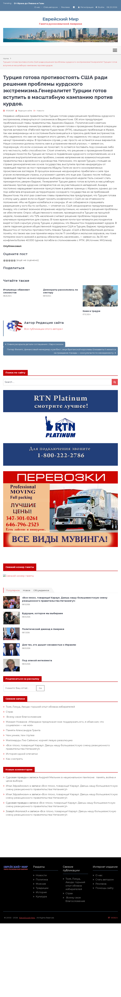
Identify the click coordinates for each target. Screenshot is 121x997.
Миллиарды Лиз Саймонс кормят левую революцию (39, 740)
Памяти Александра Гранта (23, 730)
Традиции (42, 888)
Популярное (13, 590)
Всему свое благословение (23, 716)
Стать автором (50, 7)
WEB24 (114, 917)
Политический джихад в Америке (43, 629)
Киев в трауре (92, 311)
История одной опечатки (22, 753)
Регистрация (87, 7)
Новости (40, 111)
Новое (26, 590)
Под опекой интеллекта (37, 660)
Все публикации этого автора (43, 328)
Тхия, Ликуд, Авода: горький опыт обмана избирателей (40, 706)
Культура (41, 896)
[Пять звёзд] (14, 260)
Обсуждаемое (41, 590)
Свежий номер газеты (20, 567)
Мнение (41, 883)
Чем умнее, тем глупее (20, 735)
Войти (101, 7)
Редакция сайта (25, 111)
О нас (37, 7)
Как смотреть (14, 758)
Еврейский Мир (60, 19)
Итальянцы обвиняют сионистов (16, 291)
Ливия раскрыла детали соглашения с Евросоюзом (35, 344)
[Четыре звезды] (12, 260)
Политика (42, 879)
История (41, 892)
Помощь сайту (104, 888)
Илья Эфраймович (17, 785)
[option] (37, 3)
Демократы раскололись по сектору (60, 291)
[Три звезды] (9, 260)
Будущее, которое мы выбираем (42, 613)
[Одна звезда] (4, 260)
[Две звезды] (7, 260)
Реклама (65, 7)
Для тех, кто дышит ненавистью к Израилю (49, 644)
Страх (9, 711)
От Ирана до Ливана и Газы (29, 3)
